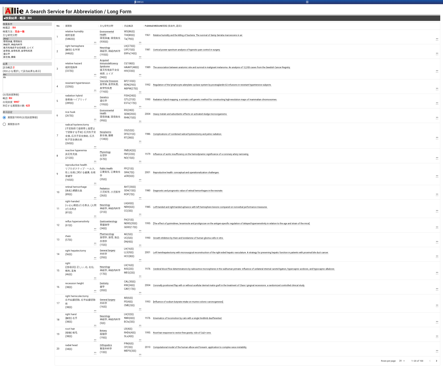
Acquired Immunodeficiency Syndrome (109, 63)
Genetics (104, 97)
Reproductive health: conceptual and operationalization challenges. (186, 172)
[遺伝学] (27, 54)
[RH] (27, 74)
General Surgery (107, 250)
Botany (103, 330)
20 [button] (400, 360)
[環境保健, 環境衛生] (27, 41)
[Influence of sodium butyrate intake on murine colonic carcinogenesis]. (188, 301)
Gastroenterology (108, 221)
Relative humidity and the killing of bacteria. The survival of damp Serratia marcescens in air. (198, 35)
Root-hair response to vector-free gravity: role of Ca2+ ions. (182, 332)
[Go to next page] (436, 361)
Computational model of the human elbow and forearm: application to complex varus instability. (200, 347)
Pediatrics (105, 188)
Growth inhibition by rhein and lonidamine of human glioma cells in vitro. (188, 238)
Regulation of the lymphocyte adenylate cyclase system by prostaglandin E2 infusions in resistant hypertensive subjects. (212, 84)
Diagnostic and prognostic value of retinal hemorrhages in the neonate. (188, 190)
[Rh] (27, 77)
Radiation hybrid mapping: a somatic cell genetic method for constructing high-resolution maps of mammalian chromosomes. (215, 99)
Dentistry (104, 283)
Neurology (105, 47)
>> (95, 42)
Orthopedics (106, 345)
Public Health (106, 168)
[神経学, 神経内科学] (27, 44)
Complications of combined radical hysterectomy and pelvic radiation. (187, 134)
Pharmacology (107, 234)
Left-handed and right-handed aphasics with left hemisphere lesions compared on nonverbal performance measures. (210, 207)
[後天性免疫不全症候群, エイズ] (27, 47)
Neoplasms (105, 132)
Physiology (105, 152)
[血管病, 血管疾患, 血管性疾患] (27, 51)
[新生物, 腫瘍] (27, 57)
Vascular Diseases (109, 81)
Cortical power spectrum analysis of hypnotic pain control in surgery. (186, 49)
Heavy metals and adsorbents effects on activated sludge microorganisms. (190, 114)
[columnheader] (59, 26)
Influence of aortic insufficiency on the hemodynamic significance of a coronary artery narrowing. (201, 154)
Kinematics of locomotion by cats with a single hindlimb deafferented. (187, 318)
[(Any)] (27, 38)
